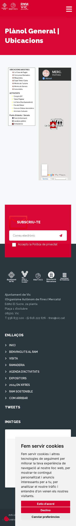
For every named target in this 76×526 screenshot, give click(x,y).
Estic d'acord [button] (45, 503)
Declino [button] (46, 510)
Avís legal (14, 515)
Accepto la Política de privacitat (37, 244)
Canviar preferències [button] (46, 516)
